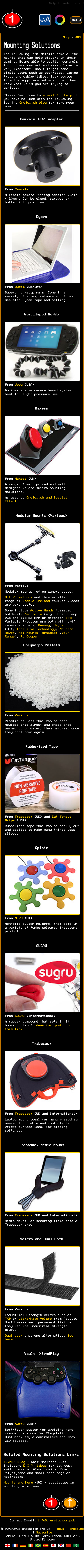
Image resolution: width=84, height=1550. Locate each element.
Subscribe (44, 1532)
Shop (66, 37)
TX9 (8, 1319)
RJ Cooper (29, 636)
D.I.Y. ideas (34, 1465)
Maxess (20, 479)
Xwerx (19, 1424)
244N (69, 618)
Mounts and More (18, 1482)
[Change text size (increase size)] (45, 20)
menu (76, 20)
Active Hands (42, 610)
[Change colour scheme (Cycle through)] (60, 20)
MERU (18, 918)
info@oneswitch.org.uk (56, 1520)
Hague (58, 625)
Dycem (19, 287)
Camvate (21, 189)
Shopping (76, 1529)
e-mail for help (57, 95)
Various (21, 715)
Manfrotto (33, 614)
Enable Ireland (36, 601)
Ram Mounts (28, 633)
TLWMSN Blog (14, 1462)
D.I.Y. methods (18, 597)
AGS (77, 37)
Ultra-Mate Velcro (35, 1319)
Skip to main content (66, 3)
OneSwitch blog (32, 102)
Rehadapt (49, 633)
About (59, 1529)
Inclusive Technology (35, 629)
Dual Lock (13, 1335)
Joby (18, 384)
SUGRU (19, 1016)
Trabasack (23, 817)
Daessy (44, 625)
